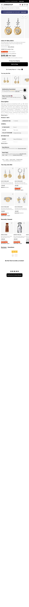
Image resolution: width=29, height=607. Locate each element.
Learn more (17, 91)
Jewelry (6, 159)
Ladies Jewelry (12, 159)
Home (3, 159)
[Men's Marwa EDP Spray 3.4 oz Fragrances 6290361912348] (24, 223)
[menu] (2, 4)
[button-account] (22, 4)
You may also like (5, 73)
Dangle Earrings (19, 159)
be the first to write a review (14, 275)
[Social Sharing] (22, 16)
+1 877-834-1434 (22, 153)
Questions (11, 247)
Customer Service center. (17, 154)
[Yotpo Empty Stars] (4, 46)
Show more (4, 115)
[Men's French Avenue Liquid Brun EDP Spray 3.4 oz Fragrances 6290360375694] (12, 223)
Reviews (4, 247)
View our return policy (22, 148)
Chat (6, 154)
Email (3, 154)
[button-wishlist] (25, 4)
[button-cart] (27, 4)
